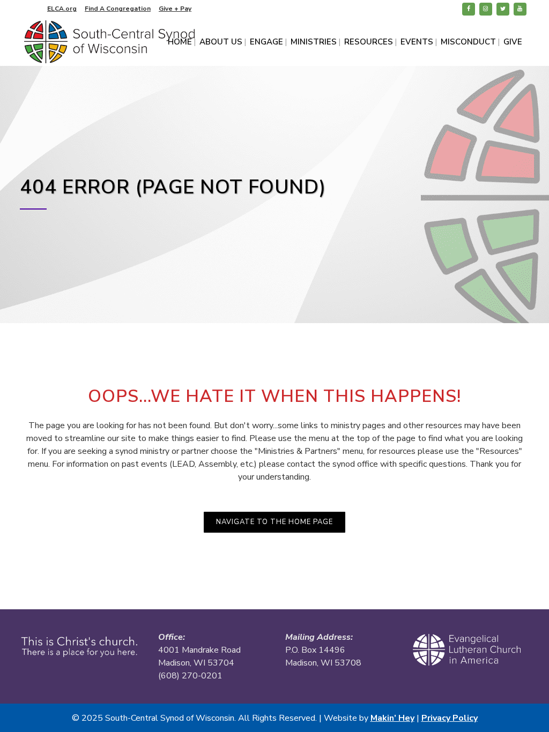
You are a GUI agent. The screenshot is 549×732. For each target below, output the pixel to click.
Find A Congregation (118, 8)
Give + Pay (175, 8)
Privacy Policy (449, 718)
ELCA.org (62, 8)
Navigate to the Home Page (274, 522)
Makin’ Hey (392, 718)
